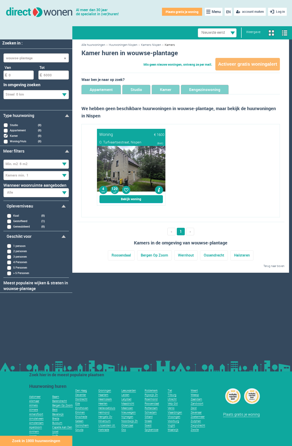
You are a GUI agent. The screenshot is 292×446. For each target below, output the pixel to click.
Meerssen (127, 408)
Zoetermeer (198, 416)
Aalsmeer (35, 396)
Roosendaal (121, 255)
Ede (77, 403)
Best (54, 409)
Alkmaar (34, 401)
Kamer (165, 89)
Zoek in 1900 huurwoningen (36, 441)
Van (8, 67)
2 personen (20, 251)
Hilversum (104, 421)
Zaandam (196, 399)
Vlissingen (174, 416)
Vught (171, 425)
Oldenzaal (127, 425)
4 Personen (20, 262)
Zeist (194, 408)
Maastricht (127, 403)
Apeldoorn (35, 427)
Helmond (104, 412)
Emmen (80, 412)
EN (228, 11)
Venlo (171, 408)
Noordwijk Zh (129, 421)
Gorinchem (82, 425)
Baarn (55, 396)
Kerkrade (103, 429)
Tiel (170, 390)
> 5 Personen (21, 273)
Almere (33, 409)
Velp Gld (173, 403)
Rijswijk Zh (151, 395)
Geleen (79, 421)
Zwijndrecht (198, 425)
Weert (194, 390)
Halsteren (242, 255)
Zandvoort (197, 403)
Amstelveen (36, 418)
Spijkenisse (151, 429)
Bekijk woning (131, 199)
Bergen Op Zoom (154, 255)
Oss (123, 429)
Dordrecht (81, 399)
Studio (136, 89)
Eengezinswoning (204, 89)
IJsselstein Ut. (106, 425)
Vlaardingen (175, 412)
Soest (148, 425)
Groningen (104, 390)
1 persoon (19, 246)
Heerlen (102, 403)
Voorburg (173, 421)
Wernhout (186, 255)
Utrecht (172, 399)
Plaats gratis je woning (182, 12)
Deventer (80, 395)
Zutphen (196, 421)
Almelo (33, 405)
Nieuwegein (128, 412)
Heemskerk (105, 399)
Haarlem (103, 395)
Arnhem (34, 431)
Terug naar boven (273, 266)
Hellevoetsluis (106, 408)
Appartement (101, 89)
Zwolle (195, 429)
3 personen (20, 256)
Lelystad (126, 399)
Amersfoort (36, 414)
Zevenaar (196, 412)
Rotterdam (151, 408)
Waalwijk (173, 429)
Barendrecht (59, 401)
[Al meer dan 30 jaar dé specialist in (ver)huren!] (39, 12)
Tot (42, 67)
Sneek (148, 421)
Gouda (79, 429)
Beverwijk (58, 414)
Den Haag (81, 390)
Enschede (81, 416)
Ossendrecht (214, 255)
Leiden (125, 395)
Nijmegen (127, 416)
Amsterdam (36, 423)
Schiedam (151, 412)
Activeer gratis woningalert (247, 64)
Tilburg (172, 395)
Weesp (195, 395)
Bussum (57, 423)
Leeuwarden (128, 390)
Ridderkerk (151, 390)
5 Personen (20, 267)
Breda (55, 418)
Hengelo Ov (105, 416)
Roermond (151, 399)
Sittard (149, 416)
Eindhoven (81, 408)
